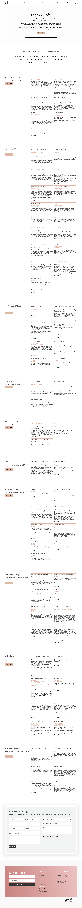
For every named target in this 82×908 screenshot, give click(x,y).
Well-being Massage (57, 59)
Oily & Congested (24, 59)
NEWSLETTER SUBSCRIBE (22, 884)
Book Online (41, 32)
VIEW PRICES (33, 135)
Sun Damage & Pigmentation (49, 56)
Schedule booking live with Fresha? (50, 836)
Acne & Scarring (63, 56)
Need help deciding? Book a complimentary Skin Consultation (40, 36)
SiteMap (40, 901)
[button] (31, 3)
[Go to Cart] (76, 3)
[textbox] (31, 828)
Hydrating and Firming (36, 59)
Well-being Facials (33, 62)
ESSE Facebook (43, 891)
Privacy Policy (45, 901)
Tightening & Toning (34, 56)
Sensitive (47, 59)
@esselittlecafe (42, 890)
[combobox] (32, 828)
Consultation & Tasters (20, 56)
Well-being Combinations (47, 62)
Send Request (12, 846)
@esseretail (42, 888)
